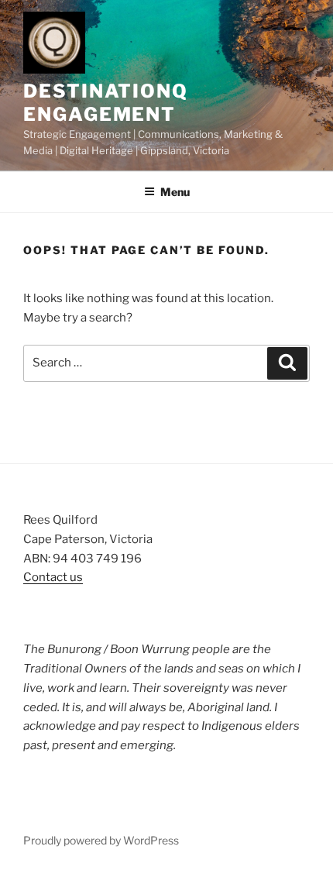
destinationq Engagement (105, 103)
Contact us (53, 577)
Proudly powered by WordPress (101, 840)
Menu (175, 191)
